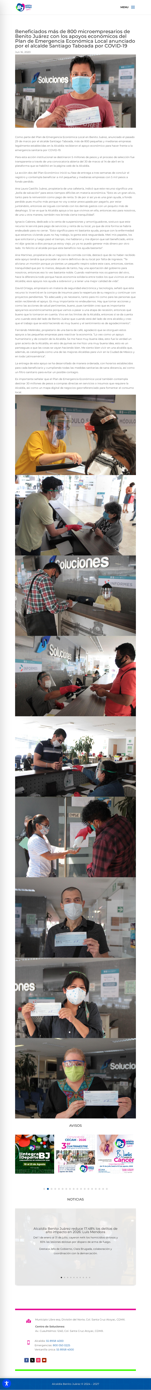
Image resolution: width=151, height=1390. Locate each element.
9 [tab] (74, 1189)
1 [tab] (44, 1189)
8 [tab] (70, 1189)
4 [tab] (55, 1189)
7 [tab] (66, 1189)
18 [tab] (107, 1189)
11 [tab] (81, 1189)
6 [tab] (63, 1189)
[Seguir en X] (32, 1360)
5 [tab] (59, 1189)
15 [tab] (96, 1189)
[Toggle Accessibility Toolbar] (6, 1383)
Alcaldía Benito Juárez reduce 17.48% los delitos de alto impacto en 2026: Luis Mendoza (75, 1230)
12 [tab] (85, 1189)
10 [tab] (77, 1189)
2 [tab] (48, 1189)
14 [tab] (92, 1189)
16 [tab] (99, 1189)
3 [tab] (51, 1189)
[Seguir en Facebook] (26, 1360)
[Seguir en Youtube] (44, 1360)
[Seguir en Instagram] (38, 1360)
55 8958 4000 (55, 1341)
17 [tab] (103, 1189)
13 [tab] (88, 1189)
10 (89, 1277)
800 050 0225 (61, 1345)
